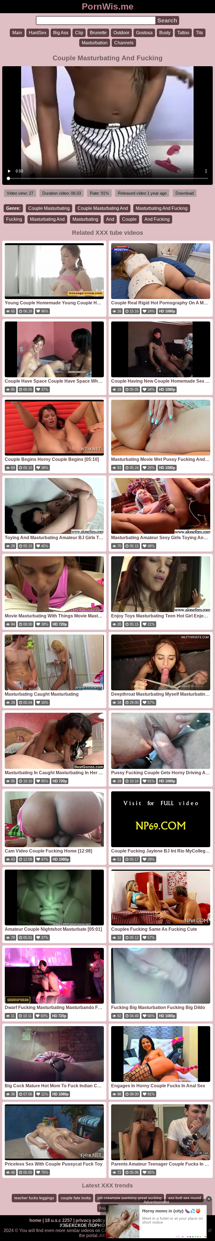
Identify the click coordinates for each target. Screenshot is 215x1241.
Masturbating (85, 219)
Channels (124, 42)
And (110, 219)
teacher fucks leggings (34, 1198)
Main (17, 32)
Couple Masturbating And (103, 208)
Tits (199, 32)
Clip (79, 32)
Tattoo (183, 32)
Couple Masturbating (49, 208)
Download (185, 193)
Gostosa (144, 32)
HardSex (37, 32)
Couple (129, 219)
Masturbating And (47, 219)
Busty (164, 32)
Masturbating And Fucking (162, 208)
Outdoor (121, 32)
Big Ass (60, 32)
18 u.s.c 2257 (58, 1220)
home (35, 1220)
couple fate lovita (76, 1198)
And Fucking (157, 219)
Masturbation (95, 42)
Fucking (14, 219)
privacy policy (90, 1220)
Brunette (98, 32)
